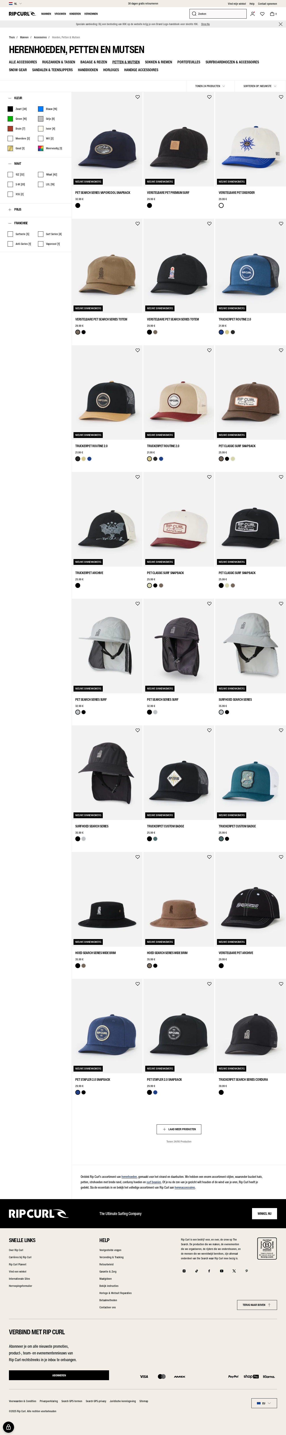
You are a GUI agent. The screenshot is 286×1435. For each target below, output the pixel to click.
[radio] (77, 205)
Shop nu (205, 24)
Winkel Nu (264, 1213)
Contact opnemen (267, 3)
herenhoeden (129, 1176)
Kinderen (75, 13)
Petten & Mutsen (126, 62)
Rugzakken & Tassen (58, 62)
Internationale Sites (19, 1278)
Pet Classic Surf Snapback (237, 446)
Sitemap (143, 1401)
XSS (78, 687)
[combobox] (264, 1403)
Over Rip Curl (16, 1250)
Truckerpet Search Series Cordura (243, 1079)
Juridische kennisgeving (123, 1401)
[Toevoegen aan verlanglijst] (137, 97)
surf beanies (154, 1182)
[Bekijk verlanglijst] (262, 14)
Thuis (12, 37)
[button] (280, 24)
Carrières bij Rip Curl (20, 1257)
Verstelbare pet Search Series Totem (101, 319)
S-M (88, 687)
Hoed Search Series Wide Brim (95, 953)
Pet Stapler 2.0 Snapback (92, 1079)
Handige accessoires (141, 70)
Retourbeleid (106, 1264)
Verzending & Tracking (111, 1257)
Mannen (46, 13)
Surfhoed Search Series (235, 699)
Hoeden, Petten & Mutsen (66, 37)
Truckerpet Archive (89, 572)
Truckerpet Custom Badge (165, 826)
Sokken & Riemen (158, 62)
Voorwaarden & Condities (22, 1401)
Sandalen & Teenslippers (52, 70)
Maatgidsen (105, 1278)
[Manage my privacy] (8, 1427)
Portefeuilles (188, 62)
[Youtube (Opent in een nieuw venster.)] (222, 1271)
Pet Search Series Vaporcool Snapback (102, 192)
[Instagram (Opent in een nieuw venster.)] (184, 1271)
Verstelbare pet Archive (236, 953)
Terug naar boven (254, 1304)
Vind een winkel (17, 1271)
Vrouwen (60, 13)
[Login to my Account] (252, 14)
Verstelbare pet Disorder (237, 192)
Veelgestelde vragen (110, 1250)
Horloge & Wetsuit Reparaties (115, 1293)
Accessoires (40, 37)
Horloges (111, 70)
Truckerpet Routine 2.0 (235, 319)
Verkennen (91, 13)
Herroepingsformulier (20, 1285)
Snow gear (18, 70)
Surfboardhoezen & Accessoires (232, 62)
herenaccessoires (185, 1187)
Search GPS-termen (71, 1401)
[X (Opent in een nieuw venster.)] (234, 1271)
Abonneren (59, 1375)
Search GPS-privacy (96, 1401)
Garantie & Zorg (107, 1271)
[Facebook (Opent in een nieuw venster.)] (209, 1271)
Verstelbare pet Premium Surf (168, 192)
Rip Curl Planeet (17, 1264)
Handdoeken (88, 70)
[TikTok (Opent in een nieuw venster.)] (197, 1271)
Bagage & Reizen (93, 62)
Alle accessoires (23, 62)
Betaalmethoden (108, 1300)
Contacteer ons (107, 1307)
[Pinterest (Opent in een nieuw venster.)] (247, 1271)
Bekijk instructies (108, 1285)
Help (252, 3)
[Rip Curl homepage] (22, 14)
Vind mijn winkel (237, 3)
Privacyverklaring (49, 1401)
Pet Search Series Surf (91, 699)
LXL (97, 687)
